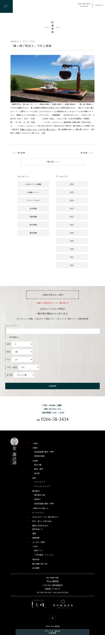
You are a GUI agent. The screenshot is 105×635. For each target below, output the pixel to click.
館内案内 (35, 491)
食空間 (36, 473)
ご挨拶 (35, 443)
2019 (72, 241)
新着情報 (52, 27)
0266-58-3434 (84, 5)
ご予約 (35, 546)
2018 (72, 249)
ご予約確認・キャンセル (44, 554)
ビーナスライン (38, 512)
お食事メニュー (33, 192)
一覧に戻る (50, 161)
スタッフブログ (29, 41)
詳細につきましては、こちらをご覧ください (38, 129)
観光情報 (33, 233)
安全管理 (33, 208)
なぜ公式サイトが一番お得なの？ (45, 517)
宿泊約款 (35, 559)
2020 (72, 233)
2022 (72, 216)
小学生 (14, 367)
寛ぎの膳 (37, 464)
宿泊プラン (38, 550)
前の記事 (21, 152)
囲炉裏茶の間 (39, 495)
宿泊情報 (33, 216)
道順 (34, 533)
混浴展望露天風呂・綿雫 (44, 451)
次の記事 (83, 152)
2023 (72, 208)
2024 (72, 200)
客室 (34, 478)
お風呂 (35, 447)
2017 (72, 257)
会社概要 (35, 568)
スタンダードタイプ (42, 486)
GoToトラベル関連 (33, 184)
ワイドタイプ (39, 482)
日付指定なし (14, 337)
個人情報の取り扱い (40, 563)
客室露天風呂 (39, 456)
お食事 (35, 460)
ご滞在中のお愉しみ (40, 508)
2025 (72, 192)
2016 (72, 265)
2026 (72, 184)
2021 (72, 224)
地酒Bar (37, 499)
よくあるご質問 (38, 542)
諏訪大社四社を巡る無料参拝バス (40, 527)
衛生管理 (33, 224)
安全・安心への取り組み (42, 521)
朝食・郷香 (38, 469)
